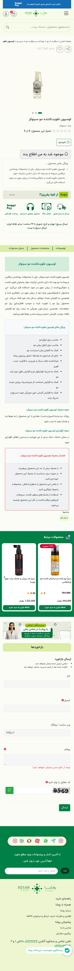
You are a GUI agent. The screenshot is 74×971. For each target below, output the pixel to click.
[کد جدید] (9, 790)
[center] (8, 27)
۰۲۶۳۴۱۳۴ (31, 941)
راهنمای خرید (63, 899)
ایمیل (67, 700)
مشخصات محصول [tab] (40, 248)
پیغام (67, 749)
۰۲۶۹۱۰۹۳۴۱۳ (62, 946)
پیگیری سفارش (63, 933)
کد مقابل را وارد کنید (59, 782)
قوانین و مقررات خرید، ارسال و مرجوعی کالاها (49, 916)
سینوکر (62, 126)
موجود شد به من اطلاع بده (44, 154)
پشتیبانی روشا (63, 922)
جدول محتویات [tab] (16, 248)
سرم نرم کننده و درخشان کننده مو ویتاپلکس (55, 580)
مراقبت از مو (52, 41)
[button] (4, 577)
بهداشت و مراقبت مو (35, 41)
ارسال (64, 807)
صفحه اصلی (65, 41)
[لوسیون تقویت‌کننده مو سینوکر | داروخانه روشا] (37, 888)
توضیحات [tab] (60, 248)
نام (68, 676)
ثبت (65, 870)
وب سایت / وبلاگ (60, 725)
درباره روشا (65, 911)
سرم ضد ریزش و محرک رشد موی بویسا (20, 580)
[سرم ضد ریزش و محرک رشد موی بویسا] (19, 560)
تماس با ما (65, 928)
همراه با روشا (63, 905)
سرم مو (20, 41)
